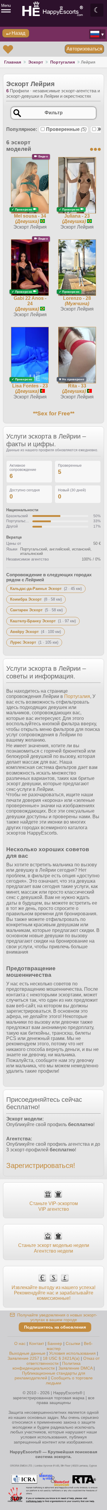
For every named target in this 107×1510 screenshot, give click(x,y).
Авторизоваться (84, 48)
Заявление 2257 (23, 1358)
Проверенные (66, 129)
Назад (17, 33)
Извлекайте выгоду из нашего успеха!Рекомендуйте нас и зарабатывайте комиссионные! (53, 1293)
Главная (12, 62)
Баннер (55, 1343)
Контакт (36, 1343)
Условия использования (72, 1353)
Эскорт (35, 62)
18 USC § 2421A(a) (61, 1358)
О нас (20, 1343)
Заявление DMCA (75, 1368)
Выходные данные (27, 1353)
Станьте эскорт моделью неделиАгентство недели (53, 1248)
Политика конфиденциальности (46, 1366)
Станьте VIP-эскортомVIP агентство (53, 1206)
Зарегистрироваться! (40, 1165)
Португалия (62, 62)
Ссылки (73, 1343)
